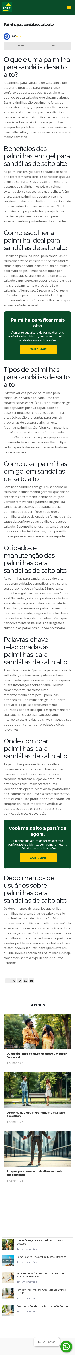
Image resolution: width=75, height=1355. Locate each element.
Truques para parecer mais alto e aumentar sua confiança (35, 1173)
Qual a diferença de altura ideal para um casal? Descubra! (37, 1055)
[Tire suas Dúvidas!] (66, 1346)
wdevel (19, 36)
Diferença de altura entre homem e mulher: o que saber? (36, 1114)
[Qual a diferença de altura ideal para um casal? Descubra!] (37, 1032)
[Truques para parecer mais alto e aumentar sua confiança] (37, 1150)
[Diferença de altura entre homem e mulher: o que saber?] (37, 1091)
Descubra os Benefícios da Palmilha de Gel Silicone (42, 1306)
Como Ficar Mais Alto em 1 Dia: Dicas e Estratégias (41, 1256)
